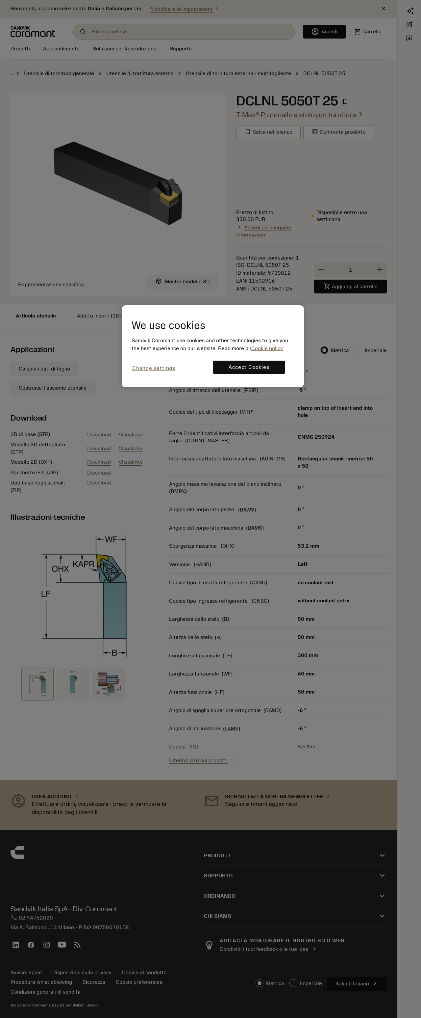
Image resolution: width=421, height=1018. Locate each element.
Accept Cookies (249, 367)
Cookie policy (267, 348)
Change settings (153, 368)
